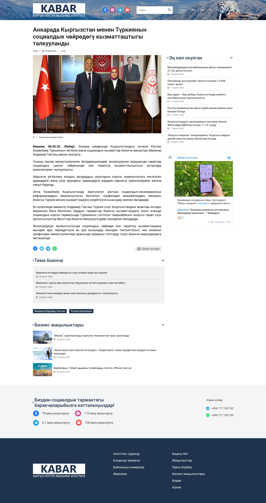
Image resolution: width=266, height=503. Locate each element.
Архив (176, 487)
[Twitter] (41, 249)
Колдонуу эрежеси (126, 460)
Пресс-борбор (182, 467)
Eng (202, 9)
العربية (229, 9)
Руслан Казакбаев (81, 311)
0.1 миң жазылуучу (56, 422)
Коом (35, 51)
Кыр (183, 9)
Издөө (176, 480)
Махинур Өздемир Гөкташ (49, 311)
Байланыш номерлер (128, 467)
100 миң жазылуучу (99, 422)
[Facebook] (35, 249)
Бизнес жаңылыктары (188, 474)
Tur (210, 9)
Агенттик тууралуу (126, 454)
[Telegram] (48, 249)
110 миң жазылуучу (98, 413)
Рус (194, 9)
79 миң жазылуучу (55, 413)
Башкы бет (180, 454)
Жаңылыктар (182, 460)
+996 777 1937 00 (222, 408)
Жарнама (120, 474)
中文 (219, 9)
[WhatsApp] (54, 249)
